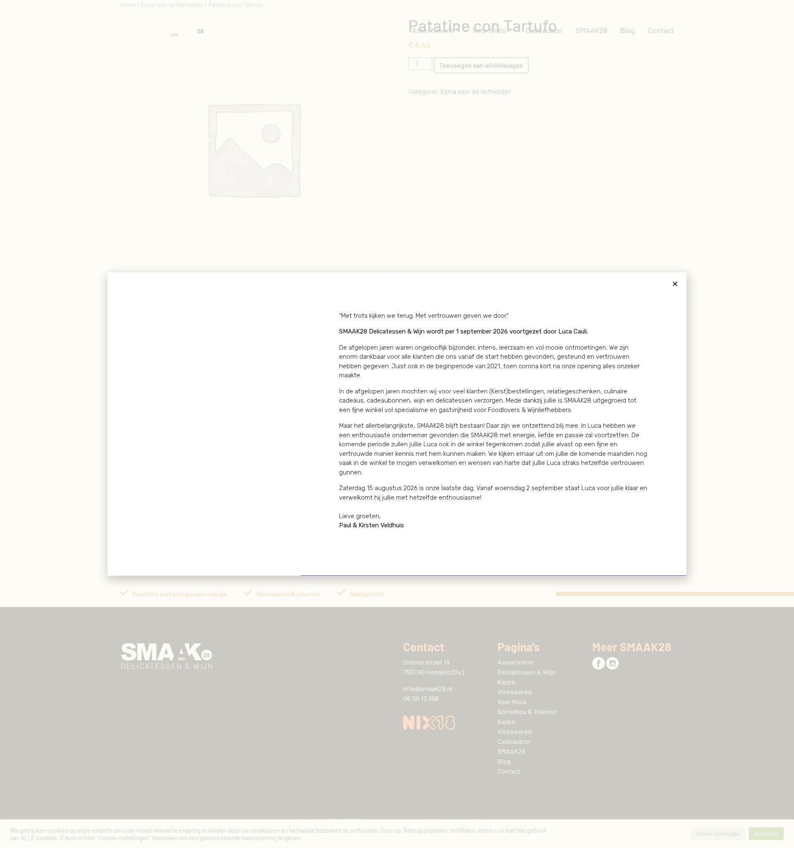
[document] (397, 424)
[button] (675, 284)
